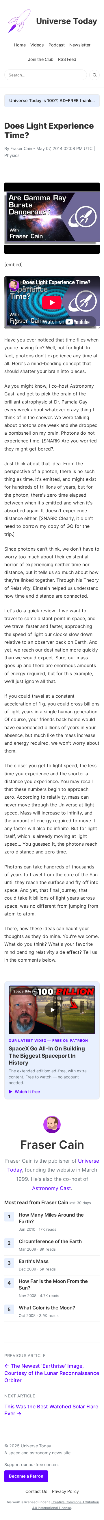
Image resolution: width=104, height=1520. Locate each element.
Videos (37, 44)
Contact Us (36, 1491)
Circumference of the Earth (50, 1241)
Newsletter (79, 44)
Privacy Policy (65, 1491)
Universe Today (66, 21)
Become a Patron (26, 1476)
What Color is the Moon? (47, 1308)
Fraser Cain (21, 148)
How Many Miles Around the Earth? (51, 1218)
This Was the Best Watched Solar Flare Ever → (51, 1410)
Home (20, 44)
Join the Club (40, 59)
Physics (12, 155)
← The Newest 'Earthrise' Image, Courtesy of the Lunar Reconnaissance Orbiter (51, 1373)
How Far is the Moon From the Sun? (53, 1284)
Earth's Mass (34, 1261)
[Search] (94, 75)
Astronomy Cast (51, 1188)
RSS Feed (67, 59)
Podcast (57, 44)
